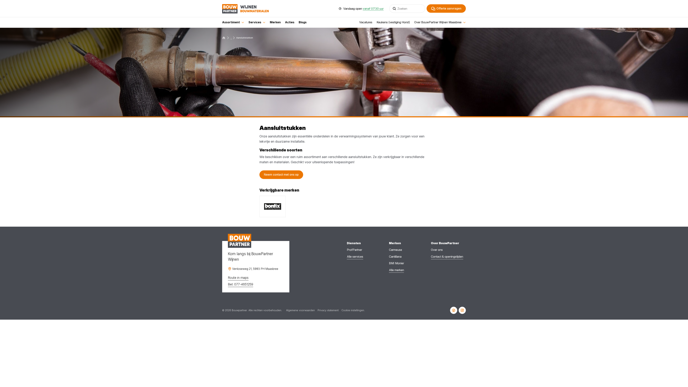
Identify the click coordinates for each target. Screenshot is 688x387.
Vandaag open (363, 8)
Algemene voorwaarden (300, 310)
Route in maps (238, 278)
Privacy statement (328, 310)
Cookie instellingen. (353, 310)
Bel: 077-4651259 (240, 284)
